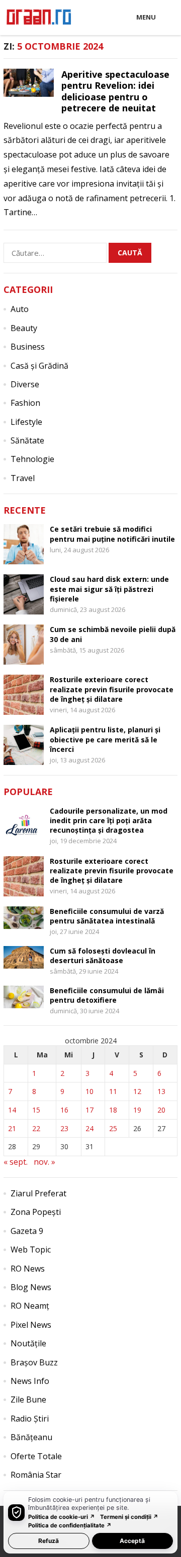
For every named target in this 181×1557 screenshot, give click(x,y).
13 (161, 1091)
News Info (30, 1380)
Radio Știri (30, 1418)
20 (161, 1110)
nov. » (44, 1161)
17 (89, 1110)
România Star (36, 1474)
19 (137, 1110)
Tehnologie (32, 458)
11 (113, 1091)
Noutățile (28, 1343)
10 (89, 1091)
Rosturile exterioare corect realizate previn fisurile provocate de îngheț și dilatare (111, 689)
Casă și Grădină (39, 365)
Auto (20, 309)
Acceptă (132, 1540)
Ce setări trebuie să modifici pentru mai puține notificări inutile (112, 533)
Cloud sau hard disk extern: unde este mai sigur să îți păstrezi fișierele (109, 588)
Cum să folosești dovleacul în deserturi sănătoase (102, 955)
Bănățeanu (31, 1437)
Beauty (24, 328)
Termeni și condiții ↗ (129, 1516)
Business (28, 346)
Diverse (25, 384)
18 (113, 1110)
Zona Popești (36, 1211)
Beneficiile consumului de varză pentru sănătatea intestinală (107, 915)
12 (137, 1091)
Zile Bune (28, 1399)
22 (36, 1128)
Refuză (48, 1540)
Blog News (31, 1287)
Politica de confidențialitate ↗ (70, 1525)
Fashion (25, 402)
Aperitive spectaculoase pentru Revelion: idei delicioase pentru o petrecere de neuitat (115, 91)
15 (36, 1110)
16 (64, 1110)
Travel (23, 478)
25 (113, 1128)
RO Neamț (30, 1305)
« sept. (16, 1161)
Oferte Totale (36, 1456)
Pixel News (31, 1324)
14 (12, 1110)
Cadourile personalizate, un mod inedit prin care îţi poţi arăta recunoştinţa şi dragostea (108, 820)
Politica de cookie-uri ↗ (61, 1516)
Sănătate (27, 440)
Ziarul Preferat (38, 1193)
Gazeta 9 (27, 1230)
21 (12, 1128)
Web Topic (31, 1249)
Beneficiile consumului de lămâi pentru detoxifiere (107, 995)
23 (64, 1128)
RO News (28, 1268)
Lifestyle (26, 421)
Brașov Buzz (34, 1362)
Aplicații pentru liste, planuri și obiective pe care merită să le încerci (105, 739)
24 (89, 1128)
